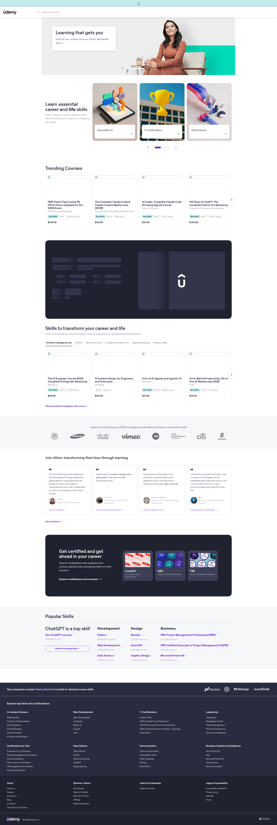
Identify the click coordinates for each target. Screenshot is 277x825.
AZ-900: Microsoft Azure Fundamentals (157, 725)
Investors (11, 803)
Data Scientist (13, 717)
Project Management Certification (22, 755)
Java (75, 732)
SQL (208, 755)
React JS (77, 725)
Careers (10, 792)
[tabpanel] (138, 381)
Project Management (215, 725)
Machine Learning (81, 758)
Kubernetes (145, 732)
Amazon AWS (146, 717)
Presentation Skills (148, 755)
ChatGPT (77, 762)
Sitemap (209, 796)
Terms (209, 799)
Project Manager (14, 729)
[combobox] (104, 12)
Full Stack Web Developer (18, 721)
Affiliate (76, 799)
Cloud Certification (15, 758)
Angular (76, 729)
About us (11, 788)
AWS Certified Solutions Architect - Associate (160, 729)
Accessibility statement (216, 788)
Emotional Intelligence (216, 732)
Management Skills (214, 721)
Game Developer (14, 732)
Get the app (78, 788)
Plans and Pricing (81, 796)
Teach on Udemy (80, 792)
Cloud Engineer (14, 725)
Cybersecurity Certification (19, 751)
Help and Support (81, 803)
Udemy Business (45, 689)
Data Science (79, 751)
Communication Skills (149, 751)
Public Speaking (147, 758)
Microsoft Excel (213, 751)
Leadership (211, 717)
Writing (143, 762)
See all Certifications (16, 770)
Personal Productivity (215, 729)
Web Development (81, 717)
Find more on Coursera (17, 807)
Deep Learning (80, 766)
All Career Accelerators (17, 736)
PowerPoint (145, 766)
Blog (9, 799)
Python (76, 755)
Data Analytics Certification (19, 762)
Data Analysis (212, 762)
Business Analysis (214, 766)
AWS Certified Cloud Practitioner (154, 721)
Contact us (12, 796)
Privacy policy (212, 792)
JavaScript (78, 721)
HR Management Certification (20, 766)
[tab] (58, 342)
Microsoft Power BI (214, 758)
